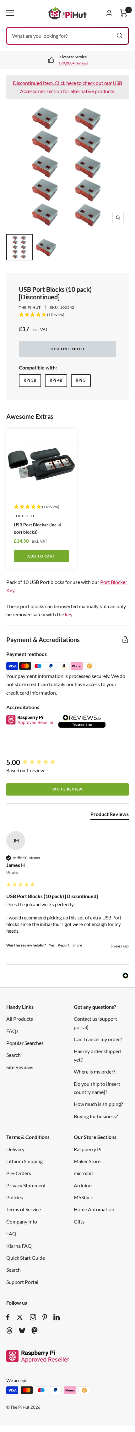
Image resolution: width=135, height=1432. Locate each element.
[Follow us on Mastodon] (34, 1330)
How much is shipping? (98, 1104)
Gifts (79, 1221)
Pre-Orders (18, 1173)
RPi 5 (81, 380)
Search (13, 1055)
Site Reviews (19, 1067)
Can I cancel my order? (98, 1039)
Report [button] (63, 945)
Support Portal (22, 1282)
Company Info (21, 1221)
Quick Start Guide (25, 1258)
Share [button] (77, 945)
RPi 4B (56, 380)
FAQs (12, 1031)
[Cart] (123, 13)
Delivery (15, 1149)
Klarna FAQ (19, 1246)
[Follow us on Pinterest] (44, 1317)
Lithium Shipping (24, 1161)
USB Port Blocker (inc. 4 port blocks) (37, 528)
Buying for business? (96, 1116)
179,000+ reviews (73, 63)
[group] (67, 763)
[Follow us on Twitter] (20, 1317)
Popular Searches (25, 1043)
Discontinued (68, 349)
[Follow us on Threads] (9, 1330)
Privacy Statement (26, 1185)
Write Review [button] (67, 789)
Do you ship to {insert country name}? (97, 1088)
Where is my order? (94, 1071)
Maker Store (87, 1161)
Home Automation (94, 1209)
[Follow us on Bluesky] (22, 1330)
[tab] (109, 815)
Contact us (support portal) (95, 1023)
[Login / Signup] (109, 13)
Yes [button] (52, 945)
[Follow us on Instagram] (33, 1317)
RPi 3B (30, 380)
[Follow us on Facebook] (8, 1317)
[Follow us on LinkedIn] (56, 1317)
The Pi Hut (30, 307)
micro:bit (83, 1173)
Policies (14, 1197)
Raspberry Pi (87, 1149)
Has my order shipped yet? (97, 1055)
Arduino (83, 1185)
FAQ (11, 1233)
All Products (19, 1019)
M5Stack (83, 1197)
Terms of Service (23, 1209)
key (68, 614)
